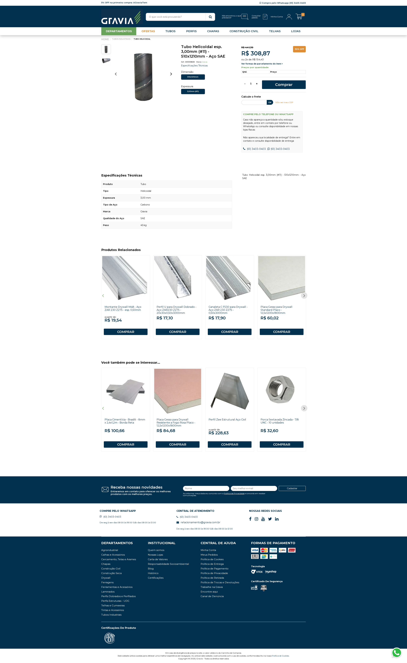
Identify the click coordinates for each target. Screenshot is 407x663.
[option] (143, 75)
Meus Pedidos (209, 554)
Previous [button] (115, 74)
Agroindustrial (109, 550)
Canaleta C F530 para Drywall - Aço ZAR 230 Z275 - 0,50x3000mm (228, 309)
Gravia (204, 62)
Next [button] (171, 74)
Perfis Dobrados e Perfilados (118, 596)
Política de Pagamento (214, 568)
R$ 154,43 (258, 59)
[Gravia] (122, 16)
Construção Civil (110, 568)
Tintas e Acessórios (112, 610)
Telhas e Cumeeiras (113, 605)
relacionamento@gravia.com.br (200, 522)
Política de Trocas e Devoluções (220, 582)
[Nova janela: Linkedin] (277, 519)
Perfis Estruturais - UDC (115, 600)
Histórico (153, 573)
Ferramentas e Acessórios (116, 587)
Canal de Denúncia (212, 596)
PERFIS (191, 31)
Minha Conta (208, 550)
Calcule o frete (251, 96)
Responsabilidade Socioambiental (168, 563)
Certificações (155, 577)
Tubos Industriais (111, 614)
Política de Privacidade (234, 493)
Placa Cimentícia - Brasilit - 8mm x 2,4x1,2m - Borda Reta (125, 421)
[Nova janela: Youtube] (263, 519)
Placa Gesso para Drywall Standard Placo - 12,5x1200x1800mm (276, 309)
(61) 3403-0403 (256, 148)
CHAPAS (213, 31)
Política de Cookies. (280, 656)
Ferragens (107, 582)
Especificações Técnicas (194, 65)
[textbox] (180, 17)
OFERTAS (148, 31)
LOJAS (295, 31)
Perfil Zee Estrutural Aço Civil (227, 419)
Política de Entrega (212, 563)
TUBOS (170, 31)
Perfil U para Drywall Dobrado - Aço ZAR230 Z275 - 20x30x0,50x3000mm (176, 309)
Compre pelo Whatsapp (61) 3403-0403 (283, 3)
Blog (151, 568)
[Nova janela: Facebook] (250, 519)
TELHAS (275, 31)
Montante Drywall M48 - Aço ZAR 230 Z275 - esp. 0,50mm (123, 308)
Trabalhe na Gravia (212, 587)
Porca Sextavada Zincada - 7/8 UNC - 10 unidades (280, 421)
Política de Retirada (212, 577)
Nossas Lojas (155, 554)
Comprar (284, 84)
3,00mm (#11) (193, 91)
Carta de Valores (158, 559)
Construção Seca (111, 573)
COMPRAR (125, 332)
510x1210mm (192, 77)
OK (269, 102)
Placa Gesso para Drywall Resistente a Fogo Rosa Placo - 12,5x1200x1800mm (176, 422)
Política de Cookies (212, 559)
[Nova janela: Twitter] (270, 519)
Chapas (105, 563)
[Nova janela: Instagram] (256, 519)
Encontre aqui (209, 591)
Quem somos (156, 550)
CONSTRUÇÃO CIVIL (244, 31)
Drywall (105, 577)
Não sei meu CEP (284, 102)
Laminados (107, 591)
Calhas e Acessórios (113, 554)
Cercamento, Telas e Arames (118, 559)
